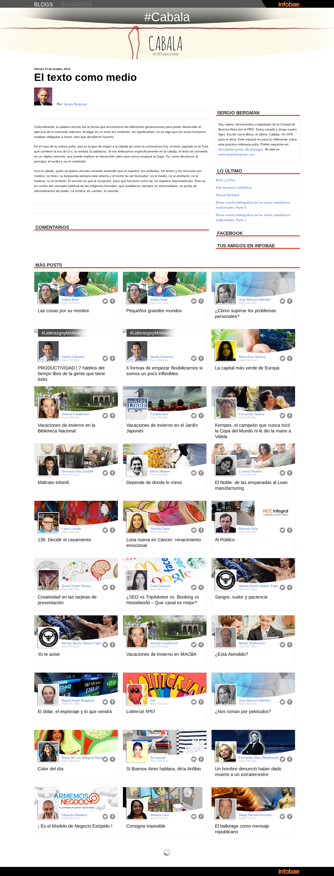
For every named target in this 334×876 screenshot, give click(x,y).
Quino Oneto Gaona (76, 585)
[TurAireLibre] (136, 409)
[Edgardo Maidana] (48, 810)
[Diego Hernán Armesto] (225, 810)
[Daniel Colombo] (48, 351)
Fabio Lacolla (71, 528)
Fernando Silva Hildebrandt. (259, 757)
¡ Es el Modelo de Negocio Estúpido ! (75, 826)
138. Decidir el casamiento (64, 539)
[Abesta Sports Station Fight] (225, 580)
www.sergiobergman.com (236, 154)
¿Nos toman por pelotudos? (243, 711)
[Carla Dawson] (136, 580)
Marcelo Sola (248, 528)
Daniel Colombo (73, 356)
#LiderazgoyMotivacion (64, 332)
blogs (43, 4)
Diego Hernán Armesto (255, 814)
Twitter (105, 301)
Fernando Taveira (251, 414)
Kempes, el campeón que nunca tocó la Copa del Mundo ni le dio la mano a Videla (253, 431)
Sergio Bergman (75, 104)
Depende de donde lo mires (154, 482)
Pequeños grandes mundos (154, 310)
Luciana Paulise (250, 471)
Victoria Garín (160, 528)
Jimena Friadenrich (75, 414)
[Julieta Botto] (48, 294)
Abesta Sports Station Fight (258, 585)
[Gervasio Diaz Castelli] (48, 466)
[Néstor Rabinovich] (225, 638)
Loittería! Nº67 (140, 711)
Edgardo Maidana (74, 814)
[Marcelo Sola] (225, 523)
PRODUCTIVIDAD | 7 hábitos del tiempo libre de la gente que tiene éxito (71, 373)
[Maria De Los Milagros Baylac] (48, 752)
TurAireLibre (159, 414)
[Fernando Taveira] (225, 409)
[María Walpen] (136, 466)
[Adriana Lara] (136, 810)
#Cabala (167, 17)
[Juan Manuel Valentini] (225, 294)
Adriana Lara (159, 814)
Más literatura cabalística (234, 187)
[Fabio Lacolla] (48, 523)
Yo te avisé (49, 654)
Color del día (50, 768)
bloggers (76, 4)
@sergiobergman (230, 149)
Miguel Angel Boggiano (78, 700)
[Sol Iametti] (136, 752)
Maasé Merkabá (227, 195)
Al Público (225, 539)
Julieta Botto (70, 299)
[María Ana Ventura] (225, 351)
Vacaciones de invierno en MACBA (161, 654)
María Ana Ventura (252, 356)
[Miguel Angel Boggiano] (48, 695)
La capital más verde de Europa (247, 367)
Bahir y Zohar (225, 180)
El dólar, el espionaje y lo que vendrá (75, 711)
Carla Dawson (160, 585)
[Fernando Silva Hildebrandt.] (225, 752)
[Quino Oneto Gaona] (48, 580)
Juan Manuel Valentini (254, 299)
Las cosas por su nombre (63, 310)
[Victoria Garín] (136, 523)
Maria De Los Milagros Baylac (83, 757)
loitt (152, 700)
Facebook (112, 301)
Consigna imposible (145, 826)
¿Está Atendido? (231, 654)
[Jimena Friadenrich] (48, 409)
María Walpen (160, 471)
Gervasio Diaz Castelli (77, 471)
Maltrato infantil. (54, 482)
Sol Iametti (157, 757)
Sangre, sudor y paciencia (241, 596)
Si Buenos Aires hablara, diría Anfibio (163, 768)
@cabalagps (254, 149)
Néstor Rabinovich (252, 643)
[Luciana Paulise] (225, 466)
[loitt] (136, 695)
